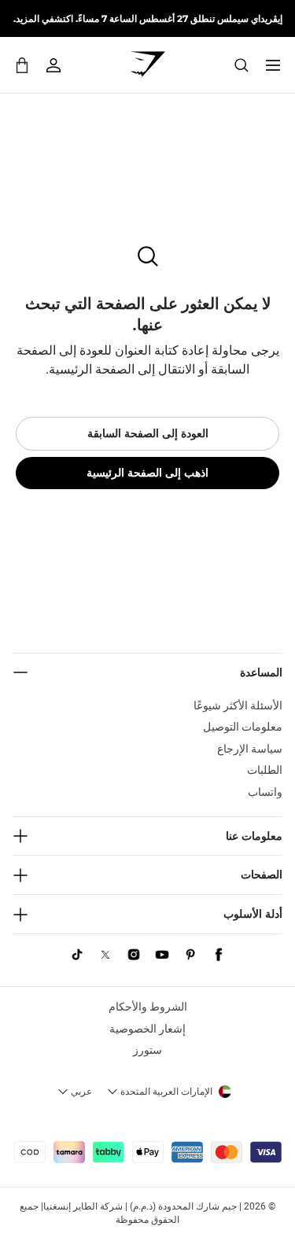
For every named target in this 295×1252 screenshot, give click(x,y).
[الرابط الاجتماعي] (219, 955)
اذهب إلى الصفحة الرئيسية (147, 473)
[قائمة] (273, 65)
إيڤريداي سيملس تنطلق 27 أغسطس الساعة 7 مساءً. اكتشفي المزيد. (147, 18)
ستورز (147, 1050)
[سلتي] (22, 65)
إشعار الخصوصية (147, 1028)
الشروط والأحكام (148, 1006)
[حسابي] (53, 65)
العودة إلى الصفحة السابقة (147, 433)
